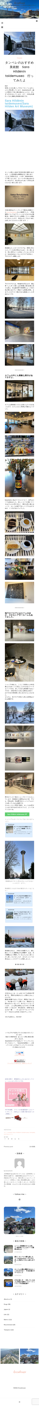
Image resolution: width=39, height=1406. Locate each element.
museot (9, 1132)
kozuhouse (19, 2)
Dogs (5, 1304)
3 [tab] (19, 1236)
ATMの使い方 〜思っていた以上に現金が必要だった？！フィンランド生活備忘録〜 (24, 1281)
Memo (6, 1319)
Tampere (19, 58)
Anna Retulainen (11, 212)
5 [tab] (22, 1236)
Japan (6, 1309)
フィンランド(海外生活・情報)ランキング (19, 1063)
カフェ (11, 1134)
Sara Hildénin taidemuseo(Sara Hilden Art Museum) (19, 103)
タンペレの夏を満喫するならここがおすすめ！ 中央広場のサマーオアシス (24, 1270)
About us (7, 1299)
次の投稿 (32, 1146)
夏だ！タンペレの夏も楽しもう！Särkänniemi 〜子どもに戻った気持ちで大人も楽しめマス (24, 1259)
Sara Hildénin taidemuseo (21, 1132)
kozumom (9, 1171)
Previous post (8, 1146)
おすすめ (6, 1134)
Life (5, 1314)
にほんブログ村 (19, 1055)
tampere (32, 1132)
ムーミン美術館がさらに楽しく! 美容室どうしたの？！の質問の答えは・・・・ (24, 1247)
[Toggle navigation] (2, 27)
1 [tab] (16, 1236)
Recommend (8, 1325)
